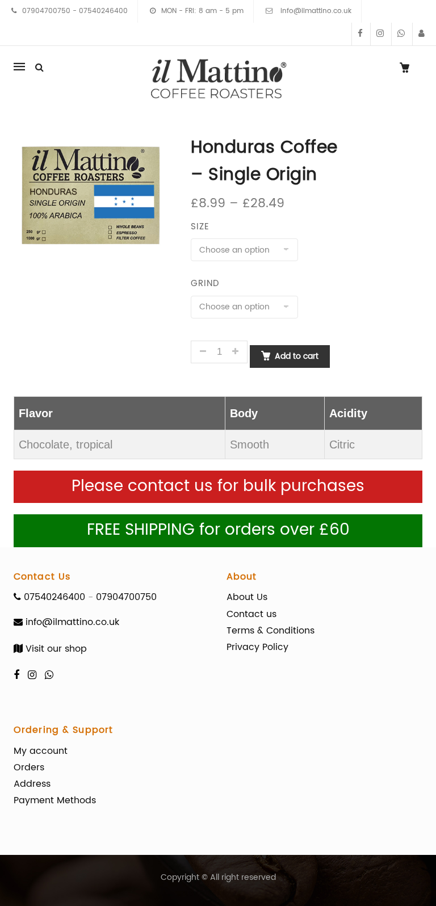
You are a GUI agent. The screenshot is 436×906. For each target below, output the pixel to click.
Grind (205, 283)
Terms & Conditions (271, 630)
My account (41, 751)
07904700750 (46, 11)
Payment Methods (55, 800)
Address (32, 784)
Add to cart (296, 356)
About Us (247, 597)
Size (200, 227)
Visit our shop (55, 648)
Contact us (251, 614)
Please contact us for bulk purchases (218, 486)
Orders (29, 767)
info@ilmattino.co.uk (314, 11)
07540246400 (103, 11)
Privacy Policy (257, 647)
